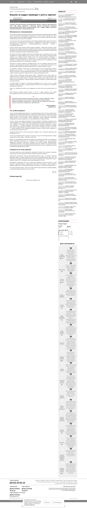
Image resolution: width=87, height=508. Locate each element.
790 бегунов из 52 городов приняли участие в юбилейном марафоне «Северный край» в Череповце (67, 36)
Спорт (64, 480)
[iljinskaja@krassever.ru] (60, 258)
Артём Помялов (62, 269)
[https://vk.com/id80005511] (62, 473)
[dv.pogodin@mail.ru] (60, 282)
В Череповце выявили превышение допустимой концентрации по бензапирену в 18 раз (67, 135)
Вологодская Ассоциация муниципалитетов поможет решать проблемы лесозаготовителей (67, 158)
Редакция (21, 501)
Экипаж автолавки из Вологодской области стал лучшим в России (66, 98)
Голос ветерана (66, 483)
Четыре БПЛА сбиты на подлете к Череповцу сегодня (66, 146)
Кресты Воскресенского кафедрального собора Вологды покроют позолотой (67, 183)
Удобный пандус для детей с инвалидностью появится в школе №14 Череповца (67, 90)
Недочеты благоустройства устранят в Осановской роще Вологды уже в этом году (67, 154)
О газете (12, 501)
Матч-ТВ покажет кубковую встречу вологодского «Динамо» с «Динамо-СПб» (67, 143)
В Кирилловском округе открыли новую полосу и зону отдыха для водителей (67, 24)
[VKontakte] (33, 182)
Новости (61, 11)
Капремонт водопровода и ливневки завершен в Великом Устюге (67, 132)
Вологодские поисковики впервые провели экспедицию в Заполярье (67, 150)
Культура (53, 480)
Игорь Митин (61, 442)
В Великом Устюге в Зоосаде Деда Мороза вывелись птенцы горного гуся (67, 174)
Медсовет (70, 482)
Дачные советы (58, 483)
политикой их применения (29, 504)
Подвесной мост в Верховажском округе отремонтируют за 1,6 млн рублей (67, 102)
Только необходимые (57, 502)
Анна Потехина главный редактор (62, 381)
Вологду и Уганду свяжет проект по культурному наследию (67, 207)
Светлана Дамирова (62, 430)
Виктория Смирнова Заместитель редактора (61, 419)
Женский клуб (74, 483)
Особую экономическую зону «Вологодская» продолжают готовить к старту (66, 215)
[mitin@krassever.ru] (61, 444)
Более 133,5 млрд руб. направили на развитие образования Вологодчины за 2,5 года (66, 49)
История (16, 501)
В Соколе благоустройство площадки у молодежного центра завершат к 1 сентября (67, 191)
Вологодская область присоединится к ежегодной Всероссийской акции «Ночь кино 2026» (67, 16)
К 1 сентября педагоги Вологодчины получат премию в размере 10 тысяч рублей (67, 53)
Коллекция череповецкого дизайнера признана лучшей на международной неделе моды (67, 120)
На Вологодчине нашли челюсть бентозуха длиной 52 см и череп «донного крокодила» (67, 61)
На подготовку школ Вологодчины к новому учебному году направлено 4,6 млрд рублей (66, 111)
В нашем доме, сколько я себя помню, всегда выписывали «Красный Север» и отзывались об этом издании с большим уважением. (71, 453)
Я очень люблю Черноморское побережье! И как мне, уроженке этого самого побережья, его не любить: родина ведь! (71, 394)
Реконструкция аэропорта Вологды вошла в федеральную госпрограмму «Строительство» (67, 86)
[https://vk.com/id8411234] (62, 360)
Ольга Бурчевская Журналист (62, 295)
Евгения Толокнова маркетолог (62, 396)
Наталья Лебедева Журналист (62, 357)
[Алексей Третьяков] (11, 18)
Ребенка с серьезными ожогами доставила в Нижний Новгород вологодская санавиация (67, 76)
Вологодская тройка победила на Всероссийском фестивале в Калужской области (67, 179)
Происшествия (59, 480)
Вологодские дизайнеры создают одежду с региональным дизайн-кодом (67, 107)
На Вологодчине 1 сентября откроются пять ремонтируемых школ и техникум (67, 65)
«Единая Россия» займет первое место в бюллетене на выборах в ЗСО (67, 199)
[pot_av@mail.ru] (61, 384)
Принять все (47, 502)
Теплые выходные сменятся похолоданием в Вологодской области (67, 69)
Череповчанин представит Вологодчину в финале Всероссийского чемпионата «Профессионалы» (67, 57)
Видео (75, 480)
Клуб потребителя (64, 482)
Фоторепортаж (70, 480)
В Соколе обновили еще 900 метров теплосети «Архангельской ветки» (67, 72)
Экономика (42, 480)
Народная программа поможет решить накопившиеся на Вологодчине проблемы (66, 124)
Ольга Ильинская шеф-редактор (62, 255)
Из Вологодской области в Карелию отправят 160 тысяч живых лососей (67, 20)
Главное (11, 11)
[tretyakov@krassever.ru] (61, 308)
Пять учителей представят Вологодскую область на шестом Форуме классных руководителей (67, 128)
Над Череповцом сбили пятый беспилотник (66, 139)
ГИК (76, 498)
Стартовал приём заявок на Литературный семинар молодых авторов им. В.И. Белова (67, 203)
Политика (37, 480)
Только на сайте (55, 482)
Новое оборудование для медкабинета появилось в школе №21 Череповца (67, 162)
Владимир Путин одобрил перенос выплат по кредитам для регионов (67, 94)
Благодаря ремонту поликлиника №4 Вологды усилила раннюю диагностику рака (66, 44)
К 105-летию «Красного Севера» (44, 482)
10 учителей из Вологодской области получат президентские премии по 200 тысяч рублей (66, 81)
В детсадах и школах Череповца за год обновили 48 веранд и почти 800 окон (67, 195)
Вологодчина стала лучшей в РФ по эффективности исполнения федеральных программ (67, 32)
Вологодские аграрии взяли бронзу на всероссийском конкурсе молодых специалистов (67, 28)
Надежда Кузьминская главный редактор (61, 470)
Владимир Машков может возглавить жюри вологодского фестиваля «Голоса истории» (67, 166)
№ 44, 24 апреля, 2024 (20, 11)
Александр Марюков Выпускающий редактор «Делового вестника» (62, 458)
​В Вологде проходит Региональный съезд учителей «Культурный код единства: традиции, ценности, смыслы (66, 115)
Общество (48, 480)
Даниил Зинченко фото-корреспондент (62, 408)
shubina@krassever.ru (14, 496)
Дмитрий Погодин (62, 280)
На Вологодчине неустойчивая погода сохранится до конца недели (66, 210)
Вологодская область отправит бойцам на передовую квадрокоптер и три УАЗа (66, 170)
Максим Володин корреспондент (62, 317)
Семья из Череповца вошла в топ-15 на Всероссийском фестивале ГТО (66, 187)
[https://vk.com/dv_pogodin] (61, 282)
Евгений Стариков (62, 370)
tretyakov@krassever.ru (17, 19)
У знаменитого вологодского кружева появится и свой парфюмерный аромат (67, 40)
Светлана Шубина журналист (62, 332)
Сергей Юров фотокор (62, 343)
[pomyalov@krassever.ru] (61, 271)
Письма (75, 482)
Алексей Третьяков (17, 17)
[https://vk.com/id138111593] (61, 258)
